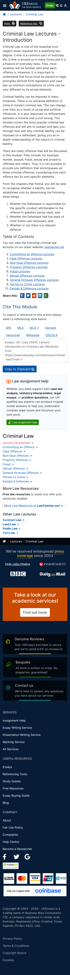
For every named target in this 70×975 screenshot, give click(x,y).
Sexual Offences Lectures (27, 275)
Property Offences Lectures (29, 267)
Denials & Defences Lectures (29, 288)
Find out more (35, 612)
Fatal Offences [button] (13, 451)
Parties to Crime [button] (14, 477)
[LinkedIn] (17, 856)
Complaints (10, 834)
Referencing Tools (15, 774)
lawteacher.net (54, 247)
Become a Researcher (17, 849)
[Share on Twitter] (28, 295)
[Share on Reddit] (34, 295)
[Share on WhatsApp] (46, 295)
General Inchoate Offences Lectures (34, 280)
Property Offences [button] (16, 460)
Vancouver (13, 335)
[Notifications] (61, 5)
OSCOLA (52, 335)
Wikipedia (32, 335)
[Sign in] (65, 5)
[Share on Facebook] (22, 295)
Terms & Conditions (16, 945)
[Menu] (6, 5)
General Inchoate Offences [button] (21, 473)
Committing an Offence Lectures (32, 254)
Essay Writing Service (17, 727)
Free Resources (13, 788)
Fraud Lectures (20, 271)
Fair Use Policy (13, 827)
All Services (10, 749)
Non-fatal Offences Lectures (29, 263)
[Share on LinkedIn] (40, 295)
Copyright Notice (14, 953)
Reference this (29, 23)
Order (50, 5)
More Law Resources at (32, 505)
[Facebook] (6, 856)
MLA (20, 328)
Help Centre (11, 842)
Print (7, 23)
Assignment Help (14, 720)
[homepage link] (4, 14)
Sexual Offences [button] (14, 468)
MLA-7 (34, 328)
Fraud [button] (7, 464)
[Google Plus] (27, 856)
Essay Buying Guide (16, 795)
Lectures (16, 14)
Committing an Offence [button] (19, 447)
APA (8, 328)
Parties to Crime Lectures (27, 284)
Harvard (50, 328)
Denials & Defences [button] (16, 481)
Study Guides (12, 781)
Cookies (8, 960)
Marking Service (14, 742)
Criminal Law (34, 14)
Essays (7, 767)
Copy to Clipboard (18, 369)
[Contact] (57, 5)
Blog (6, 802)
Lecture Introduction (17, 443)
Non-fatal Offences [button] (16, 455)
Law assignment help (24, 422)
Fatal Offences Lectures (26, 258)
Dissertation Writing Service (22, 735)
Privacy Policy (12, 938)
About (7, 820)
